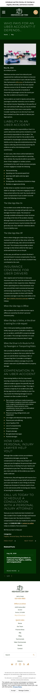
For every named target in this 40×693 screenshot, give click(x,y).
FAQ (20, 633)
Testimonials (20, 639)
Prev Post (8, 541)
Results (20, 645)
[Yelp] (24, 664)
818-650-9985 (20, 598)
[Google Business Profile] (12, 664)
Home (20, 623)
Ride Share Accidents (26, 536)
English (6, 536)
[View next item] (11, 576)
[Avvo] (28, 664)
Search (8, 655)
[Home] (19, 12)
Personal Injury (14, 536)
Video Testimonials (20, 642)
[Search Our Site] (33, 655)
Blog (20, 636)
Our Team (20, 626)
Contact (20, 648)
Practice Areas (20, 629)
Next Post (28, 541)
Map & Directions (20, 615)
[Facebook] (16, 664)
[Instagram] (20, 664)
